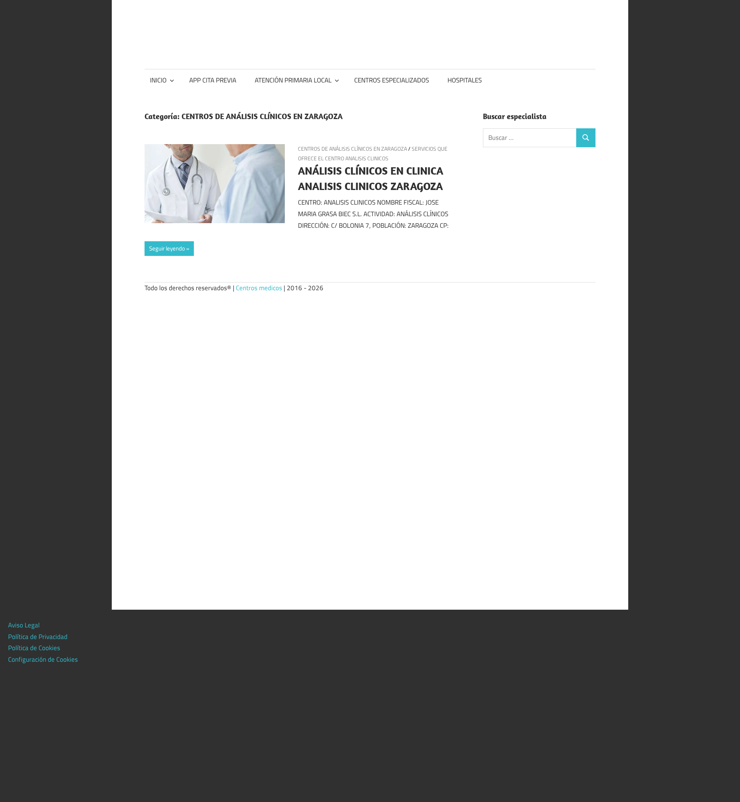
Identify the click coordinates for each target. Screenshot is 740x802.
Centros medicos (259, 288)
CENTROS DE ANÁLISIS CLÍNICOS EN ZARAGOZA (352, 149)
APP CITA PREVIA (212, 80)
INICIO (158, 80)
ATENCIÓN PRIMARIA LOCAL (293, 80)
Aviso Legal (24, 625)
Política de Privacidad (37, 637)
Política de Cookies (34, 648)
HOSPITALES (464, 80)
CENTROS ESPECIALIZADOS (391, 80)
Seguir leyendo (167, 248)
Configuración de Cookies (43, 659)
